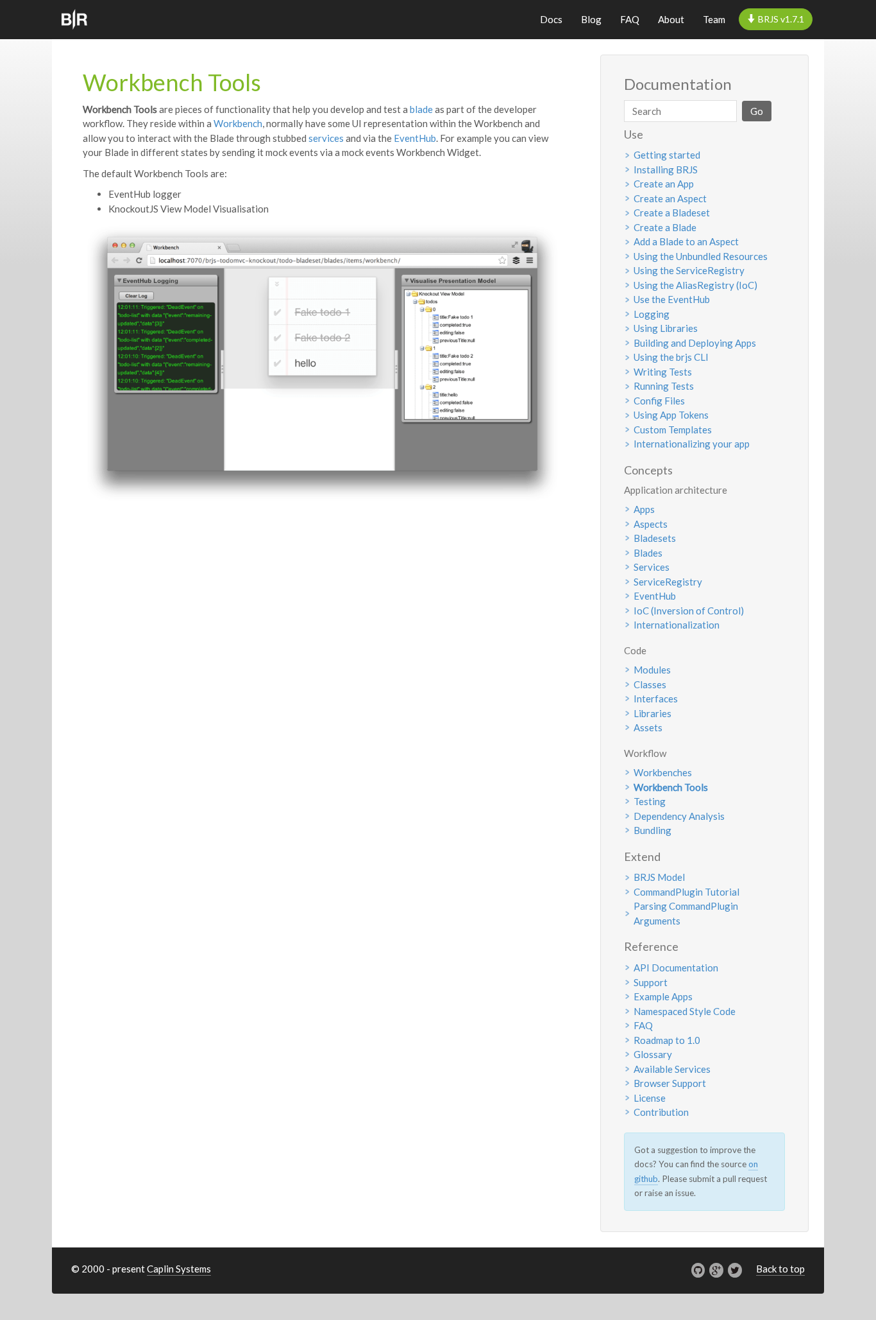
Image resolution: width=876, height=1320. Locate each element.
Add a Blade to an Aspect (686, 241)
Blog (591, 19)
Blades (648, 553)
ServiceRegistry (668, 581)
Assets (648, 727)
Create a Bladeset (672, 212)
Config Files (659, 400)
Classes (650, 684)
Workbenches (663, 772)
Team (714, 19)
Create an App (664, 183)
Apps (644, 509)
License (650, 1098)
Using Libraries (666, 328)
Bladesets (655, 538)
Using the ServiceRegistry (689, 270)
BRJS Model (659, 877)
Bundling (652, 830)
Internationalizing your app (692, 443)
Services (652, 567)
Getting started (667, 155)
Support (651, 982)
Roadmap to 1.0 (667, 1040)
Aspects (651, 524)
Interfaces (656, 698)
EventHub (415, 138)
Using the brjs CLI (671, 357)
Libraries (652, 713)
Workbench (238, 123)
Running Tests (664, 386)
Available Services (672, 1069)
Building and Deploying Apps (695, 343)
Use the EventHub (672, 299)
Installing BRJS (666, 169)
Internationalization (677, 624)
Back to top (780, 1268)
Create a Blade (665, 227)
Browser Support (670, 1083)
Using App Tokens (671, 415)
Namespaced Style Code (685, 1011)
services (326, 138)
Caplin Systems (179, 1268)
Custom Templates (673, 429)
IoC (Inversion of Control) (689, 610)
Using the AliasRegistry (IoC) (695, 285)
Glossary (653, 1054)
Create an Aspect (670, 198)
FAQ (629, 19)
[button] (776, 19)
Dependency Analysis (679, 816)
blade (421, 109)
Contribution (661, 1112)
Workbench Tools (671, 787)
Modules (652, 669)
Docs (551, 19)
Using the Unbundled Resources (701, 256)
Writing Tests (663, 372)
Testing (650, 801)
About (671, 19)
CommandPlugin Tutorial (686, 892)
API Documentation (676, 967)
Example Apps (663, 996)
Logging (652, 314)
